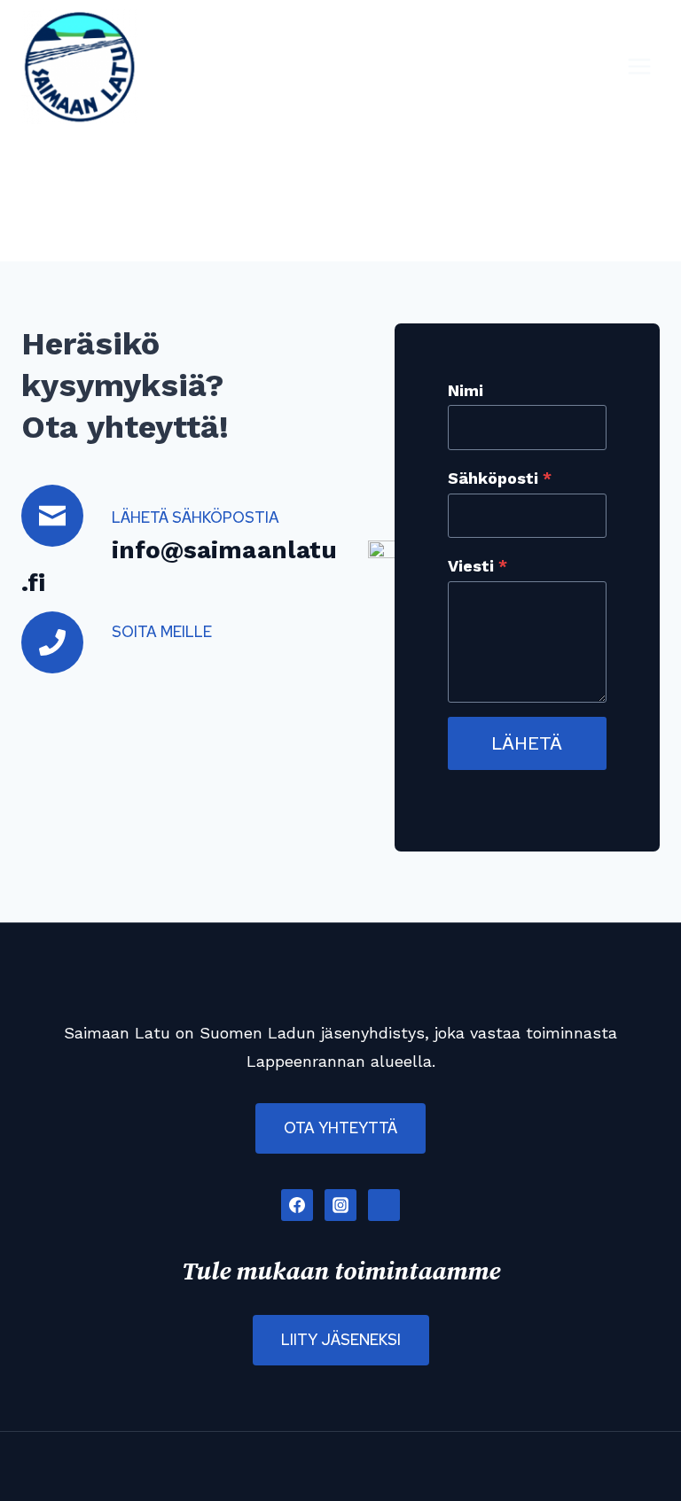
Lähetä (526, 743)
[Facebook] (297, 1205)
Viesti (477, 565)
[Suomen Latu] (384, 1205)
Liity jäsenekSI (341, 1339)
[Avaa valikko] (639, 66)
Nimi (465, 390)
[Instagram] (340, 1205)
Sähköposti (500, 478)
